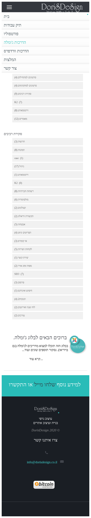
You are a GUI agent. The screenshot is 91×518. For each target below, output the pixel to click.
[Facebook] (40, 508)
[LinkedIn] (45, 508)
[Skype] (50, 508)
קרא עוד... (36, 359)
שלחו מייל (44, 385)
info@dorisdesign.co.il (42, 462)
